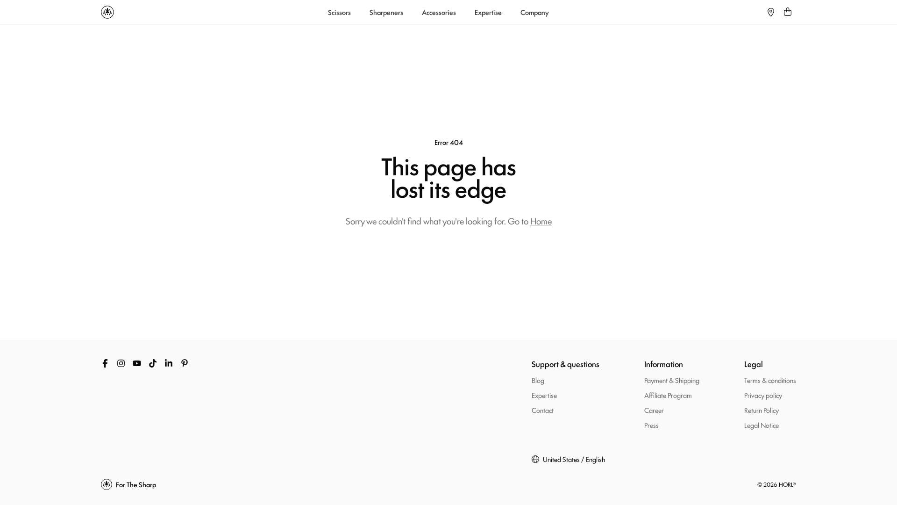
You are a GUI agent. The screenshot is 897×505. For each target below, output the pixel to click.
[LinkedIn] (169, 363)
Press (651, 425)
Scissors (339, 12)
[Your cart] (787, 12)
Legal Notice (761, 425)
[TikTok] (153, 363)
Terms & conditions (770, 380)
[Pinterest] (184, 363)
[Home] (107, 12)
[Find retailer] (770, 12)
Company (534, 12)
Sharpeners (386, 12)
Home (541, 220)
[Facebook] (105, 363)
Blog (538, 380)
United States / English (574, 459)
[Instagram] (121, 363)
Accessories (439, 12)
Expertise (488, 12)
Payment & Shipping (671, 380)
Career (654, 410)
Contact (543, 410)
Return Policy (761, 410)
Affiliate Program (668, 395)
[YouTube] (137, 363)
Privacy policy (763, 395)
